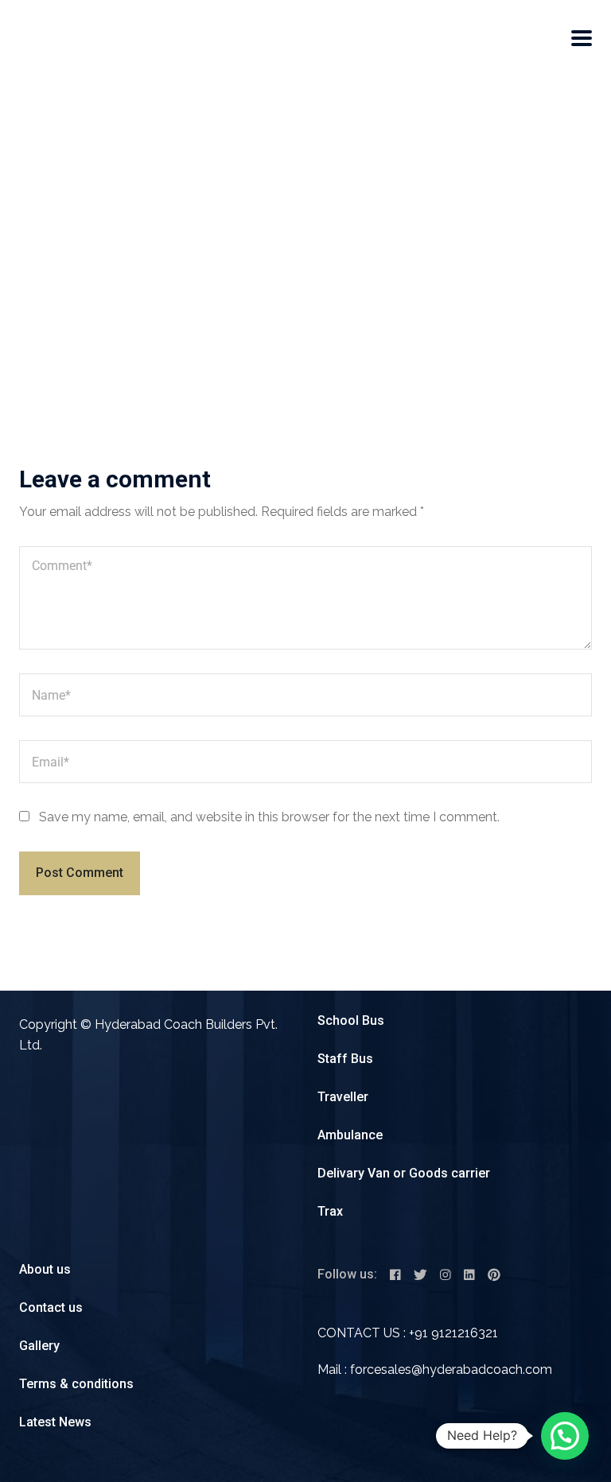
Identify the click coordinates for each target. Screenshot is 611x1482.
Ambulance (350, 1135)
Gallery (39, 1345)
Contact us (51, 1307)
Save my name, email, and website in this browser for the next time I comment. (269, 816)
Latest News (55, 1422)
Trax (330, 1211)
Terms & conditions (76, 1383)
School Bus (350, 1020)
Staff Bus (345, 1058)
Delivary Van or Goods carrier (403, 1173)
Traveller (342, 1096)
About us (45, 1269)
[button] (565, 1436)
